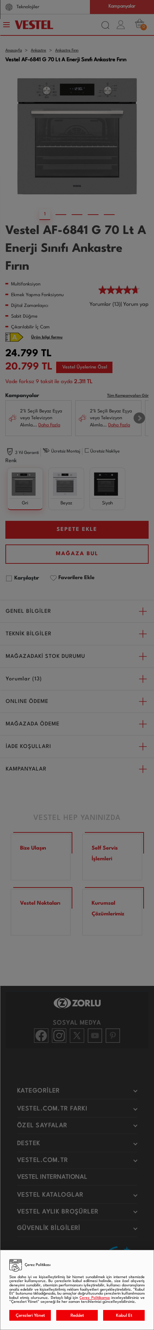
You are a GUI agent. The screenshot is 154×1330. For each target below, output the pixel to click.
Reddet (77, 1316)
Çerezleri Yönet (30, 1316)
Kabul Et (124, 1316)
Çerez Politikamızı (95, 1298)
